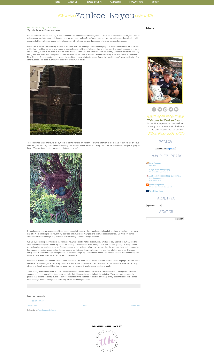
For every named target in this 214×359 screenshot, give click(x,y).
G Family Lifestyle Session (158, 172)
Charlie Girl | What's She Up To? (160, 187)
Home (84, 306)
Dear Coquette (155, 163)
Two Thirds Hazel (156, 191)
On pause (152, 165)
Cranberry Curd (155, 180)
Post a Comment (37, 301)
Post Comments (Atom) (47, 310)
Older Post (135, 306)
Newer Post (32, 306)
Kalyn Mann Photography (159, 170)
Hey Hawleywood (156, 185)
